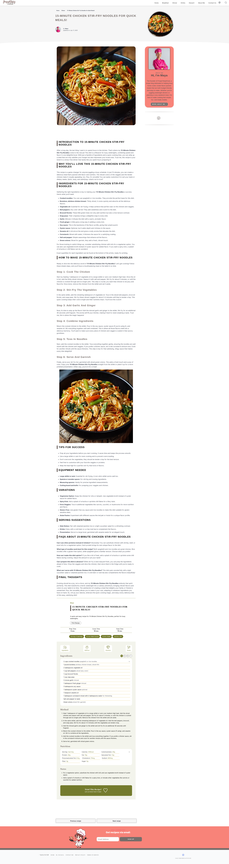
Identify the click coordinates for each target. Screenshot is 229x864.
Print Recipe (76, 623)
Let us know (89, 792)
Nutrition (108, 650)
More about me (158, 104)
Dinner (174, 3)
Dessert (191, 3)
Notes (129, 650)
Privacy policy (80, 855)
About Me (201, 3)
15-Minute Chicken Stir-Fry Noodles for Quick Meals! (81, 10)
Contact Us (212, 3)
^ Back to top (44, 855)
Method (87, 650)
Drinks (183, 3)
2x (124, 656)
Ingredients (65, 650)
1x (121, 656)
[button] (129, 661)
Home (156, 3)
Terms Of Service (93, 855)
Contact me (70, 855)
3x (128, 656)
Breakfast (165, 3)
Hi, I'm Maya (60, 855)
